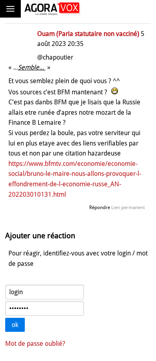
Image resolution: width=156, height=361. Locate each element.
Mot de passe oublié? (35, 343)
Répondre (99, 207)
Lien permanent (128, 207)
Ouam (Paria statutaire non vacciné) (88, 34)
